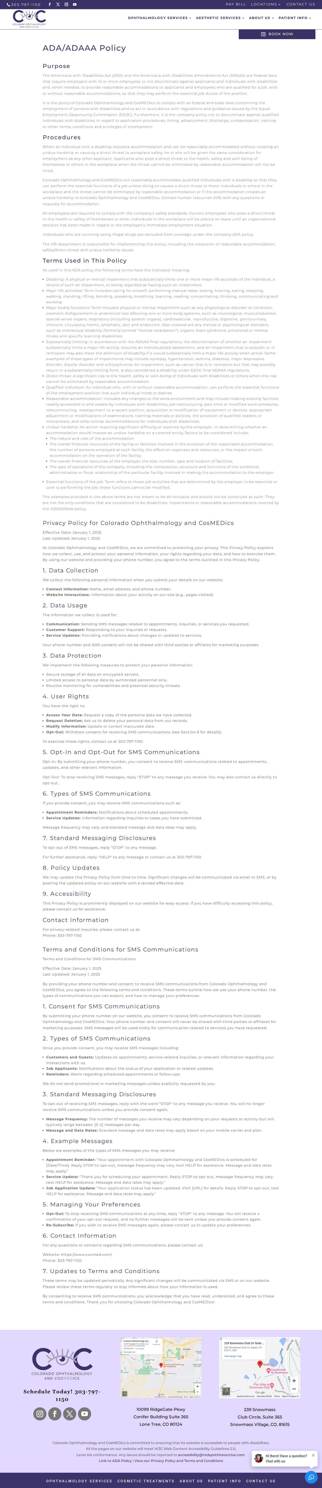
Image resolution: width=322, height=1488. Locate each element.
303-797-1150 (26, 5)
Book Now (280, 34)
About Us (260, 18)
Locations (264, 4)
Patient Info (224, 1481)
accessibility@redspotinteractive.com (211, 1455)
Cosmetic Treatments (146, 1481)
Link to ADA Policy (115, 1461)
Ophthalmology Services (79, 1481)
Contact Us (301, 4)
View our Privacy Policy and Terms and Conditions (178, 1461)
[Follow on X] (69, 1413)
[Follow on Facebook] (54, 1413)
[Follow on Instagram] (39, 1413)
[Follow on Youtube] (84, 1413)
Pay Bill (236, 4)
